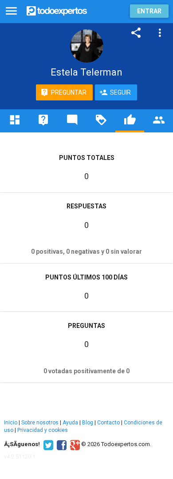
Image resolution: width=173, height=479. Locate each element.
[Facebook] (61, 444)
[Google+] (74, 444)
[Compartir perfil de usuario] (136, 33)
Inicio (10, 422)
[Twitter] (47, 444)
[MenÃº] (11, 11)
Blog (87, 422)
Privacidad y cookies (42, 430)
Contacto (108, 422)
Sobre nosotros (40, 422)
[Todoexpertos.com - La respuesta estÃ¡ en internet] (57, 10)
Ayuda (70, 422)
